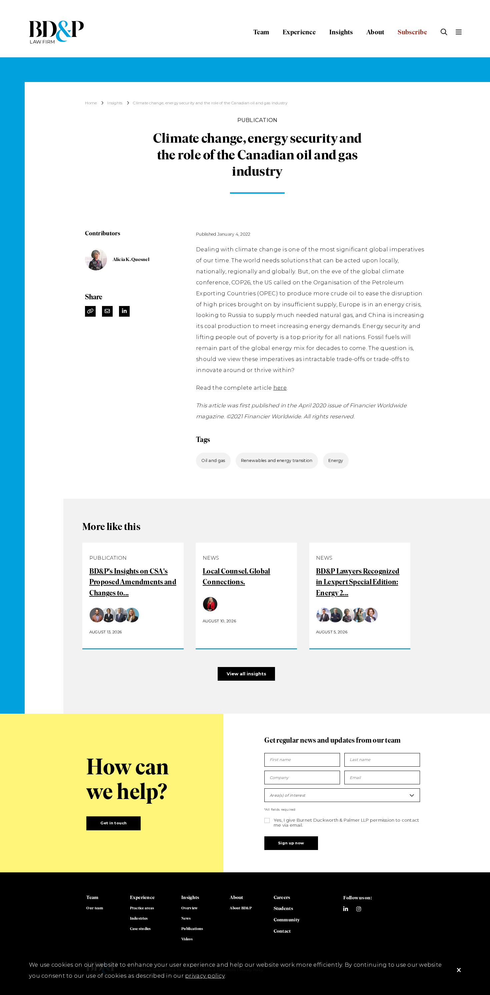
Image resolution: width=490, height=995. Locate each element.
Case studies (140, 928)
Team (261, 32)
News (186, 918)
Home (91, 103)
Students (283, 908)
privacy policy (205, 975)
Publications (192, 928)
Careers (282, 897)
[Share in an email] (107, 311)
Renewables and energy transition (276, 460)
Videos (187, 939)
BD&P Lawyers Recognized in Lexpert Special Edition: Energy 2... (357, 582)
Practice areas (142, 908)
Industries (139, 918)
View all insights (246, 673)
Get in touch (113, 823)
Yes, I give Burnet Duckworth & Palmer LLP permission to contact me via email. (346, 822)
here (280, 387)
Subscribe (412, 32)
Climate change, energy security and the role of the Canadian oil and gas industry (210, 103)
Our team (94, 908)
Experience (299, 32)
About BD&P (241, 908)
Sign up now (291, 843)
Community (287, 920)
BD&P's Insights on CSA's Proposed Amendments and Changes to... (132, 582)
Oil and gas (213, 460)
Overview (189, 908)
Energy (335, 460)
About (375, 32)
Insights (341, 32)
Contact (282, 931)
